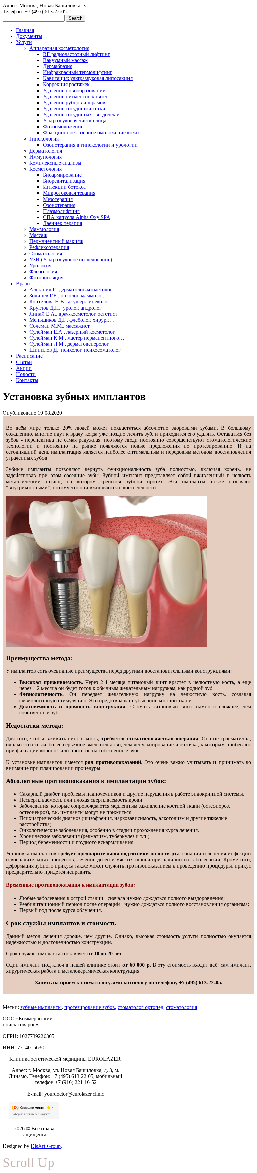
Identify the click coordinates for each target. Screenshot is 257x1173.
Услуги (24, 42)
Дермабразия (57, 66)
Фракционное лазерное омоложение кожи (91, 132)
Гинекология (44, 139)
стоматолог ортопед (140, 1007)
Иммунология (45, 157)
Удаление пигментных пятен (76, 96)
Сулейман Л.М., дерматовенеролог (69, 344)
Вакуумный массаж (65, 60)
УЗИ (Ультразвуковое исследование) (70, 259)
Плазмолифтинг (61, 211)
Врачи (23, 283)
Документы (29, 36)
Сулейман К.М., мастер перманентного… (76, 338)
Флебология (43, 271)
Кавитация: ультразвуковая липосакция (88, 78)
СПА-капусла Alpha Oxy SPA (76, 217)
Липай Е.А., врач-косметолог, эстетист (73, 314)
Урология (40, 265)
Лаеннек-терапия (62, 223)
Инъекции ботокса (64, 187)
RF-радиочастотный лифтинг (76, 54)
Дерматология (45, 151)
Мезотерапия (58, 199)
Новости (26, 374)
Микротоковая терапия (69, 193)
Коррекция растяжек (66, 84)
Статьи (24, 362)
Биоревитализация (64, 181)
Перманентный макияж (56, 241)
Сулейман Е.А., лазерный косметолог (72, 332)
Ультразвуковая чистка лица (74, 120)
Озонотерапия (59, 205)
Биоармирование (62, 175)
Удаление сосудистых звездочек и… (84, 114)
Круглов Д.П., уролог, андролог (65, 308)
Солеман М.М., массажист (59, 326)
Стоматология (45, 253)
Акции (24, 368)
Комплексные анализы (55, 163)
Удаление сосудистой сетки (74, 108)
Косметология (45, 169)
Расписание (29, 356)
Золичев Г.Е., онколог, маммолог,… (69, 295)
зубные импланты (41, 1007)
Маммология (44, 229)
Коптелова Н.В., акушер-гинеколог (69, 301)
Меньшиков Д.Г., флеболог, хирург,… (72, 320)
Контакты (27, 380)
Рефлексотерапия (49, 247)
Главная (25, 30)
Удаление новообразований (74, 90)
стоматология (181, 1007)
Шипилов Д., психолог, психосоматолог (75, 350)
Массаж (38, 235)
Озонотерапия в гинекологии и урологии (90, 145)
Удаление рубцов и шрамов (74, 102)
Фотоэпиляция (46, 277)
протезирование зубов (89, 1007)
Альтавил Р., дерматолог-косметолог (70, 289)
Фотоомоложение (63, 126)
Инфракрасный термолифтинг (77, 72)
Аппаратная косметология (59, 48)
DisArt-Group (46, 1146)
